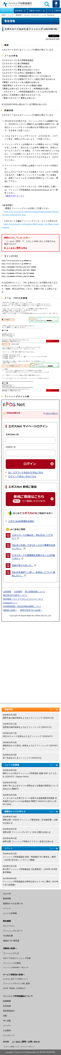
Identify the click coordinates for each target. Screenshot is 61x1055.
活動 (5, 1016)
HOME (4, 15)
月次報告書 (8, 936)
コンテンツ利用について (11, 1046)
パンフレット (9, 1035)
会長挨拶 (7, 1006)
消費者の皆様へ (35, 11)
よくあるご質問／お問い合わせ (26, 1042)
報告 (56, 5)
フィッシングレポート (13, 931)
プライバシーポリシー (27, 1046)
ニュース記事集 (31, 765)
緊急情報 (19, 15)
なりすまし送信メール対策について (15, 979)
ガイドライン (9, 926)
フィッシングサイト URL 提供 (16, 983)
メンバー (7, 1026)
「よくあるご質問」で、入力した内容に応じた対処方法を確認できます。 (30, 243)
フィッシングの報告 (12, 963)
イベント (31, 848)
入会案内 (7, 1030)
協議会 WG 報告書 (11, 941)
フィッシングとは (11, 953)
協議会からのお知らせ (31, 811)
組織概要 (7, 1001)
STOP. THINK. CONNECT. (14, 988)
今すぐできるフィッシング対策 (17, 958)
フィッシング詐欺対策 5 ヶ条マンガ (15, 967)
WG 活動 (7, 1021)
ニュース (5, 11)
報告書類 (19, 11)
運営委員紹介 (9, 1011)
